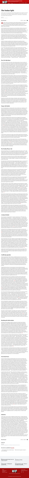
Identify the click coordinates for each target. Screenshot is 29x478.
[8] (20, 203)
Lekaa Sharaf (16, 465)
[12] (14, 280)
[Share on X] (22, 20)
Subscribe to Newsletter (24, 470)
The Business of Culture (18, 459)
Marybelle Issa (2, 465)
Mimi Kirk (2, 17)
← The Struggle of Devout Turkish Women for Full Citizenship (7, 450)
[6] (21, 187)
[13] (1, 288)
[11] (24, 247)
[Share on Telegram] (25, 20)
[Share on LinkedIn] (24, 20)
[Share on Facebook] (21, 20)
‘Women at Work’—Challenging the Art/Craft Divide (6, 464)
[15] (23, 313)
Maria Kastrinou (20, 465)
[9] (13, 226)
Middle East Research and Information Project (15, 0)
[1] (5, 90)
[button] (9, 3)
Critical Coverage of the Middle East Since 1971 (13, 1)
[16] (22, 332)
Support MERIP (23, 469)
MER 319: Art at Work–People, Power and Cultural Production (7, 460)
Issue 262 (12, 447)
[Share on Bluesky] (27, 20)
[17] (13, 346)
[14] (18, 297)
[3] (3, 125)
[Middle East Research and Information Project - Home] (4, 1)
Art (1, 458)
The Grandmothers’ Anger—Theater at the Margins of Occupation (21, 464)
